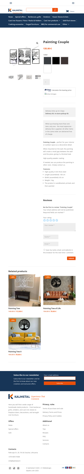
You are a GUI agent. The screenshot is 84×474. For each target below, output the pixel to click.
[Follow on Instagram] (18, 468)
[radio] (47, 60)
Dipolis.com (30, 471)
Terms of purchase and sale (53, 409)
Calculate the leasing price (61, 90)
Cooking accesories (15, 24)
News (10, 17)
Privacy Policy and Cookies (52, 416)
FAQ (44, 436)
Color (46, 55)
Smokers (46, 17)
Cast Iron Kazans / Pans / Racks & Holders (24, 21)
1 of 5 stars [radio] (44, 220)
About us (46, 425)
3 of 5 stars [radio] (50, 220)
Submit (71, 258)
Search (55, 10)
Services (46, 440)
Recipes (45, 433)
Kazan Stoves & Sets (60, 17)
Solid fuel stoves (69, 21)
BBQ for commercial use (50, 24)
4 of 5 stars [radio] (53, 220)
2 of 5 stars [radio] (47, 220)
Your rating (47, 218)
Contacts (46, 444)
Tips (44, 429)
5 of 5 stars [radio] (56, 220)
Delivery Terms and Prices (52, 412)
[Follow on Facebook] (9, 468)
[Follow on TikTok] (14, 468)
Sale (9, 433)
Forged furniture (32, 24)
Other (65, 24)
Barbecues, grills (34, 17)
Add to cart (61, 82)
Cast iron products (51, 21)
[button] (37, 43)
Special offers (20, 17)
